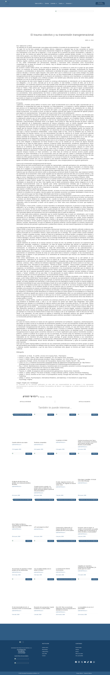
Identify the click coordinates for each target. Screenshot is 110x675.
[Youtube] (85, 662)
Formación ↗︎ (69, 3)
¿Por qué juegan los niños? (41, 527)
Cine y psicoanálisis (79, 655)
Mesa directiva (45, 649)
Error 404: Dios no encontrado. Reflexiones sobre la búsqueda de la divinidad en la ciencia (66, 608)
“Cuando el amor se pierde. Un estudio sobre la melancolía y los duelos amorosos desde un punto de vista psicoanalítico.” (44, 488)
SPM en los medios (79, 653)
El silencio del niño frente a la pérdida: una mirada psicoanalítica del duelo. (21, 483)
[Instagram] (79, 662)
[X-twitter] (82, 662)
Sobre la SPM (38, 3)
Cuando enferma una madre (19, 442)
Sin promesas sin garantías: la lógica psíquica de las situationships (22, 569)
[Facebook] (76, 662)
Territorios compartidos (40, 442)
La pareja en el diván (61, 440)
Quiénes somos (45, 647)
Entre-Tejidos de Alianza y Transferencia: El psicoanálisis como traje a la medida (22, 525)
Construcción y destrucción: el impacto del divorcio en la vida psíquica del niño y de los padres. (65, 529)
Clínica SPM (44, 653)
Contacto (44, 655)
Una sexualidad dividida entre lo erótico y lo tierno (42, 569)
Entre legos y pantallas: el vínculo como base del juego (87, 480)
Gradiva (61, 3)
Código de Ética (45, 651)
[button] (26, 396)
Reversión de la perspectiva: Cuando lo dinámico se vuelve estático (44, 607)
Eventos (47, 3)
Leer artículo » (16, 444)
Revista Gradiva (79, 647)
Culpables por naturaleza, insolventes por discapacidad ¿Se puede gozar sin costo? (87, 567)
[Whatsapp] (94, 662)
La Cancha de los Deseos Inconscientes (63, 569)
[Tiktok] (88, 662)
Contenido (53, 3)
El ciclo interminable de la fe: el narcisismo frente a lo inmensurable (21, 607)
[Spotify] (91, 662)
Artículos (77, 649)
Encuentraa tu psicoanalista (100, 3)
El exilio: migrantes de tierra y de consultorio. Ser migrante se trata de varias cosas (66, 483)
